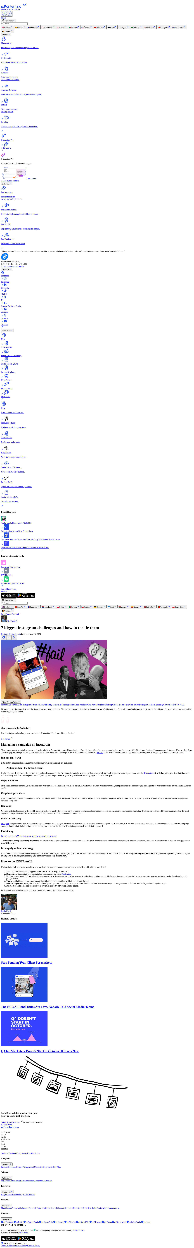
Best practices (7, 634)
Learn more (31, 178)
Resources (6, 331)
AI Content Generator (64, 1208)
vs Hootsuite (8, 1222)
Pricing (4, 591)
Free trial (4, 9)
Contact (40, 1167)
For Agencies (6, 1181)
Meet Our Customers (43, 1181)
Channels (5, 270)
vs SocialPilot (83, 1222)
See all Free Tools (8, 589)
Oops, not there (80, 705)
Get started (5, 739)
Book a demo (14, 9)
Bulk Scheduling (90, 1208)
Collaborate (24, 1208)
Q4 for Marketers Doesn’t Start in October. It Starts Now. (40, 1051)
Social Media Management (108, 1208)
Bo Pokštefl (6, 911)
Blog (3, 1194)
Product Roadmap (8, 1167)
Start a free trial (12, 614)
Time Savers (78, 1208)
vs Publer (108, 1222)
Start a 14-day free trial (10, 1122)
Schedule (33, 1208)
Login (3, 18)
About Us (32, 1167)
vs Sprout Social (32, 1222)
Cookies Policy (33, 1153)
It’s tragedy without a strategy (151, 705)
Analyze (51, 1208)
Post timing (134, 705)
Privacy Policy (21, 1153)
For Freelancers (28, 1181)
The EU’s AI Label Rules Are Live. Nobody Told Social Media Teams (47, 1007)
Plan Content (6, 1208)
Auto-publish (42, 1208)
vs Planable (71, 1222)
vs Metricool (97, 1222)
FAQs (21, 1194)
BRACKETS (78, 1230)
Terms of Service (8, 1153)
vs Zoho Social (135, 1222)
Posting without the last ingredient (60, 705)
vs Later (146, 1222)
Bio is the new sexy (121, 705)
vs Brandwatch (120, 1222)
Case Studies (29, 1194)
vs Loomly (59, 1222)
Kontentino (148, 773)
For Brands (17, 1181)
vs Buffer (19, 1222)
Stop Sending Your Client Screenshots (26, 962)
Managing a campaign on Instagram (16, 705)
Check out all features (10, 181)
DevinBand (23, 1233)
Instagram (17, 634)
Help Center (48, 1167)
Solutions (5, 184)
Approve (15, 1208)
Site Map (57, 1167)
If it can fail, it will (38, 705)
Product (5, 35)
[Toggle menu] (7, 14)
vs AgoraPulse (47, 1222)
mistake (100, 752)
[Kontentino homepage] (14, 7)
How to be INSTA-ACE (174, 705)
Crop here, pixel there (96, 705)
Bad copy (109, 705)
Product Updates (12, 1194)
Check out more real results (12, 266)
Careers (19, 1167)
